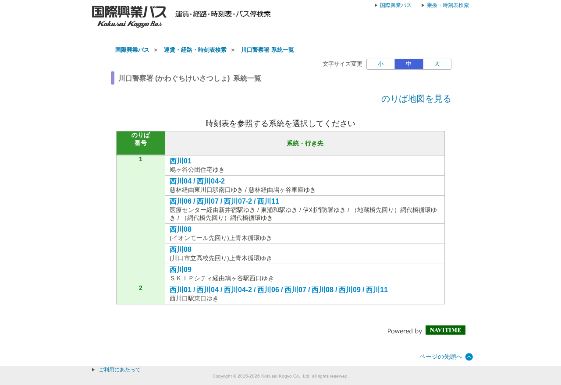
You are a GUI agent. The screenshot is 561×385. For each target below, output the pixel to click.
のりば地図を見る (416, 98)
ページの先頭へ (440, 356)
